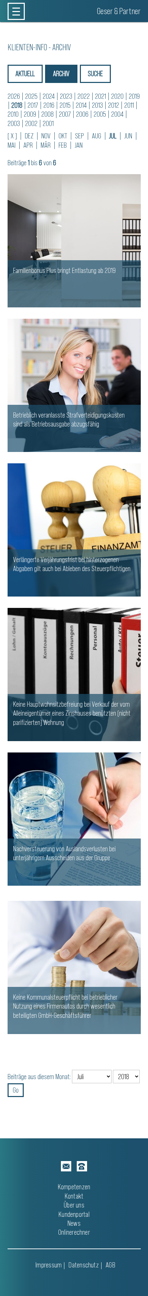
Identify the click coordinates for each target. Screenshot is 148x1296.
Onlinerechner (74, 1232)
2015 (65, 105)
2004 (117, 114)
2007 (65, 114)
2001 (48, 123)
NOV (46, 135)
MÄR (46, 145)
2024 (49, 96)
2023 (66, 96)
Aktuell (25, 73)
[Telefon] (82, 1166)
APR (28, 145)
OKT (63, 135)
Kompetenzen (74, 1186)
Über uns (74, 1205)
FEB (63, 145)
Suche (95, 73)
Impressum (48, 1265)
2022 (83, 96)
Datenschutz (83, 1265)
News (74, 1223)
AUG (96, 135)
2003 (14, 123)
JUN (128, 135)
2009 (30, 114)
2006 (82, 114)
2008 (47, 114)
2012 (113, 105)
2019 (134, 96)
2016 (48, 105)
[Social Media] (66, 1166)
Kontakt (74, 1196)
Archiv (61, 73)
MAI (11, 145)
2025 (31, 96)
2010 (13, 114)
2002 (31, 123)
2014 (81, 105)
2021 (100, 96)
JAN (79, 145)
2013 (97, 105)
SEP (79, 135)
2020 (117, 96)
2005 (100, 114)
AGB (110, 1265)
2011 (129, 105)
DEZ (29, 135)
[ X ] (12, 135)
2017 (33, 105)
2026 (14, 96)
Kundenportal (74, 1214)
